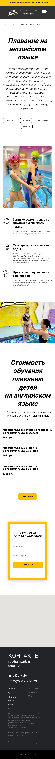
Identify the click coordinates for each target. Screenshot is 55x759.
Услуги (13, 24)
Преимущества (10, 120)
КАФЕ (10, 705)
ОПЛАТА (11, 701)
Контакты (26, 126)
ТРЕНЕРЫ (12, 697)
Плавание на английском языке (29, 24)
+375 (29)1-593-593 (28, 11)
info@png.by (22, 722)
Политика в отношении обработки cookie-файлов (23, 744)
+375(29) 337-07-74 (41, 2)
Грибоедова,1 (29, 14)
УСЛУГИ (11, 689)
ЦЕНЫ (10, 693)
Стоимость (26, 120)
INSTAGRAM (33, 689)
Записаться (28, 564)
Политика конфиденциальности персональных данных (25, 741)
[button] (27, 496)
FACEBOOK (32, 693)
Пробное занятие (42, 120)
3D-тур (30, 696)
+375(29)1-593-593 (22, 681)
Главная (5, 24)
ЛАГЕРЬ (11, 708)
